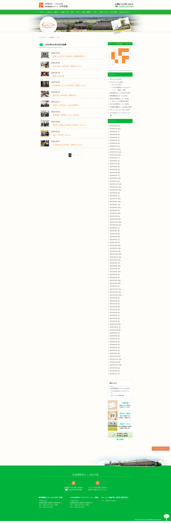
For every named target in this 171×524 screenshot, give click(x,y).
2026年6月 (113, 131)
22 (116, 61)
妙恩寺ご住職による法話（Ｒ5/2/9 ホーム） (69, 125)
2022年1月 (113, 286)
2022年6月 (113, 271)
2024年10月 (114, 190)
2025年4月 (113, 172)
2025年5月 (113, 169)
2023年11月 (114, 222)
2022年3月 (113, 280)
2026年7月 (113, 128)
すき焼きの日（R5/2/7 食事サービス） (68, 144)
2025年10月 (114, 155)
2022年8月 (113, 266)
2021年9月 (113, 298)
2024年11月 (114, 187)
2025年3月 (113, 175)
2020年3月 (113, 350)
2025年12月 (114, 149)
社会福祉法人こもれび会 (118, 93)
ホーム (42, 12)
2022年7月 (113, 268)
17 (123, 57)
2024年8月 (113, 196)
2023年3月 (113, 245)
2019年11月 (114, 362)
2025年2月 (113, 178)
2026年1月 (113, 146)
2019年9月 (113, 368)
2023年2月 (113, 248)
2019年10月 (114, 365)
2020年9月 (113, 333)
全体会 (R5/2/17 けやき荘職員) (65, 105)
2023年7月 (113, 234)
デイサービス (114, 82)
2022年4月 (113, 277)
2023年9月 (113, 228)
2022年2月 (113, 283)
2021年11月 (114, 292)
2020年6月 (113, 342)
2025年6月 (113, 166)
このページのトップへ (160, 448)
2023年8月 (113, 231)
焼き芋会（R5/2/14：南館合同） (65, 95)
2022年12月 (114, 254)
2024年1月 (113, 216)
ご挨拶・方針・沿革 (66, 12)
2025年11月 (114, 152)
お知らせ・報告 (52, 12)
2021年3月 (113, 315)
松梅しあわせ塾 (58, 76)
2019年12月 (114, 359)
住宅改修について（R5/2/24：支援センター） (70, 85)
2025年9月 (113, 158)
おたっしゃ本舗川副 (118, 101)
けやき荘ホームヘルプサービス (120, 113)
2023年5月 (113, 239)
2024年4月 (113, 207)
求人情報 (114, 12)
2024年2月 (113, 213)
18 (127, 57)
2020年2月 (113, 353)
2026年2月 (113, 143)
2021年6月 (113, 306)
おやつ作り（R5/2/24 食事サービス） (67, 66)
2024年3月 (113, 210)
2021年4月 (113, 312)
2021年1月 (113, 321)
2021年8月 (113, 301)
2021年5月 (113, 309)
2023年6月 (113, 236)
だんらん (115, 84)
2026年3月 (113, 140)
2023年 (52, 37)
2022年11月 (114, 257)
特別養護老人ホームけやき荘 (120, 388)
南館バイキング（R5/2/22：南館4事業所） (69, 56)
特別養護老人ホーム (116, 96)
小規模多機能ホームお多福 (119, 107)
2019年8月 (113, 371)
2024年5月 (113, 204)
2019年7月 (113, 374)
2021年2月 (113, 318)
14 (113, 57)
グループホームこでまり (118, 110)
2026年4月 (113, 137)
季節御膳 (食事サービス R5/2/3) (66, 115)
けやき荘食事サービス (117, 104)
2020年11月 (114, 327)
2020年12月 (114, 324)
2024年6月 (113, 201)
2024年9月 (113, 193)
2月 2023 (119, 43)
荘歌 (77, 12)
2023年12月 (114, 219)
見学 (95, 12)
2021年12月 (114, 289)
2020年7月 (113, 339)
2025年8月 (113, 161)
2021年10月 (114, 295)
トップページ (42, 37)
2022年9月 (113, 263)
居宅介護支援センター (117, 98)
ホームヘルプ (114, 79)
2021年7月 (113, 304)
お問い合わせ (124, 12)
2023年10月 (114, 225)
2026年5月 (113, 134)
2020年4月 (113, 347)
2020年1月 (113, 356)
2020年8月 (113, 336)
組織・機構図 (86, 12)
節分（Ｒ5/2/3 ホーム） (62, 135)
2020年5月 (113, 344)
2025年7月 (113, 163)
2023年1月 (113, 251)
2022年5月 (113, 274)
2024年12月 (114, 184)
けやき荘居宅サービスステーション (120, 392)
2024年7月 (113, 199)
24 (123, 61)
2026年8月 (113, 126)
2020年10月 (114, 330)
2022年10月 (114, 260)
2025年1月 (113, 181)
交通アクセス (103, 12)
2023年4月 (113, 242)
